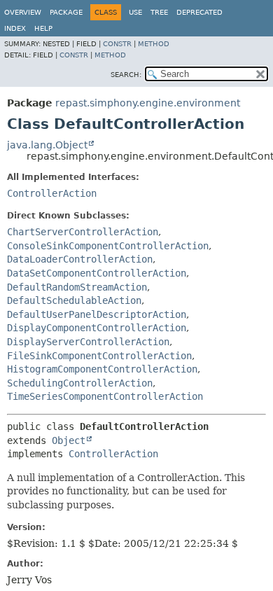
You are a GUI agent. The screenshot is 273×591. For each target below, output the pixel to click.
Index (15, 28)
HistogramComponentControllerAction (102, 369)
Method (153, 44)
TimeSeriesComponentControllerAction (105, 396)
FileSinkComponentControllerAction (99, 355)
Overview (22, 12)
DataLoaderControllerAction (80, 259)
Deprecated (199, 12)
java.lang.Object (47, 145)
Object (68, 440)
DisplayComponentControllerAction (96, 327)
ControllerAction (52, 193)
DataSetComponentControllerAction (96, 273)
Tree (159, 12)
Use (135, 12)
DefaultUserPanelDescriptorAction (96, 314)
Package (66, 12)
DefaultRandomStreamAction (77, 287)
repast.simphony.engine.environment (147, 103)
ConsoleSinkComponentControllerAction (108, 245)
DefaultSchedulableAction (74, 300)
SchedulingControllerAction (80, 383)
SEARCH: (126, 74)
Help (43, 28)
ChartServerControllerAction (82, 231)
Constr (117, 44)
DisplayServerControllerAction (88, 341)
